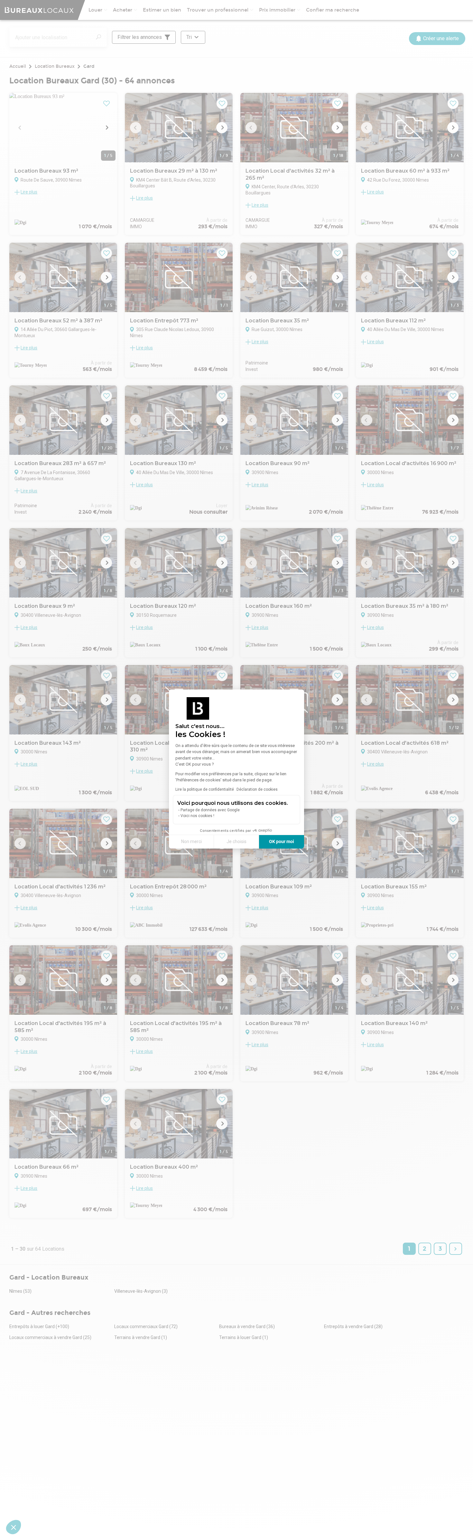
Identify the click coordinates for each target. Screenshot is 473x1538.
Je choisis (236, 841)
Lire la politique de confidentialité (204, 789)
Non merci (191, 841)
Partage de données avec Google (210, 810)
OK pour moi (281, 841)
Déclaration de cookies (257, 789)
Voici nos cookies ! (197, 816)
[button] (13, 1527)
